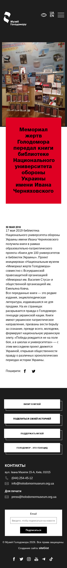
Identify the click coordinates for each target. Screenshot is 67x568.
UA (52, 13)
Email (33, 513)
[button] (34, 406)
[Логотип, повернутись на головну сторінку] (11, 19)
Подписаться (33, 530)
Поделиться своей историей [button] (32, 418)
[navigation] (60, 15)
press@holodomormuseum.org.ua (34, 496)
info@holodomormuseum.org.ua (33, 483)
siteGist (44, 548)
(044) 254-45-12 (22, 478)
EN (52, 16)
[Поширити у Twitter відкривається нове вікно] (35, 369)
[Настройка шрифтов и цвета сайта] (44, 15)
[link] (34, 435)
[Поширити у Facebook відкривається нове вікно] (27, 369)
